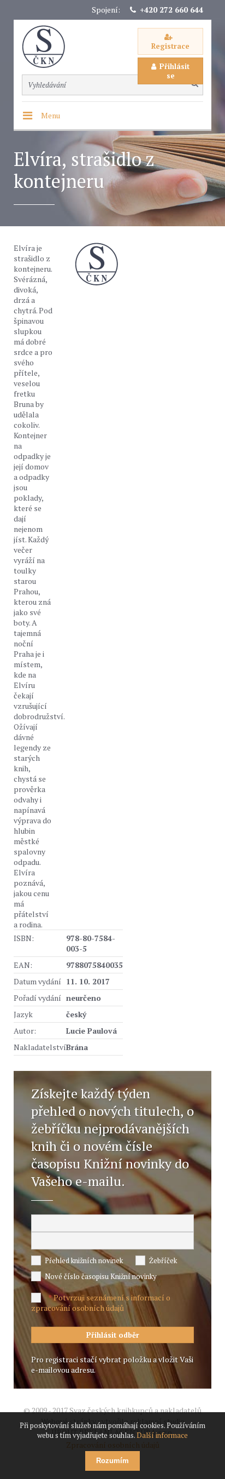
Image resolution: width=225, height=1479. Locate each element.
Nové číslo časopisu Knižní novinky (101, 1276)
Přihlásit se (174, 71)
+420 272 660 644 (171, 9)
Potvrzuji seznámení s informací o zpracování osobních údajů (100, 1302)
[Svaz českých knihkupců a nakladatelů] (49, 46)
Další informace (162, 1435)
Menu (50, 115)
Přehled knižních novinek (84, 1260)
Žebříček (163, 1260)
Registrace (170, 46)
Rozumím (112, 1461)
